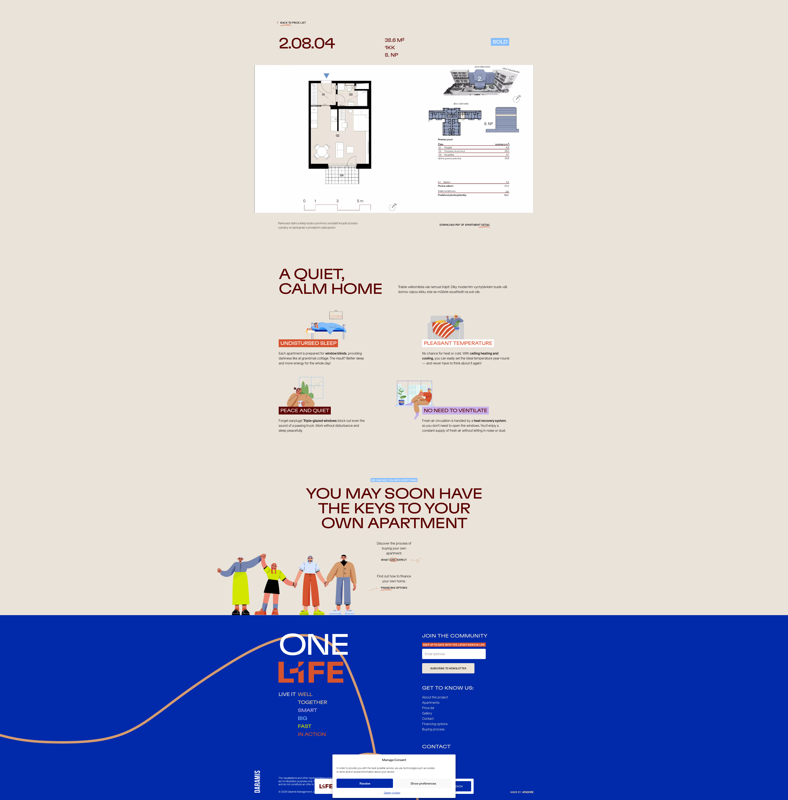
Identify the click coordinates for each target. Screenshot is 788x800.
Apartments (430, 702)
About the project (435, 697)
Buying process (433, 729)
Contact (428, 718)
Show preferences (423, 783)
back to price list (293, 22)
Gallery (427, 713)
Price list (428, 708)
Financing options (435, 724)
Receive (365, 783)
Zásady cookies (392, 792)
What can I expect (394, 559)
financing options (394, 587)
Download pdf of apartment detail (464, 224)
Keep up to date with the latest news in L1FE (454, 644)
